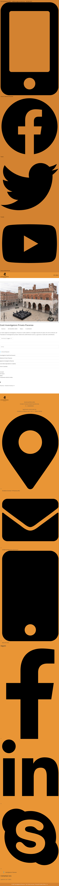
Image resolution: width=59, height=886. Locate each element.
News (21, 329)
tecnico (3, 329)
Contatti (2, 372)
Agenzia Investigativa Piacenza (7, 361)
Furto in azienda (3, 366)
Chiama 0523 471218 (5, 270)
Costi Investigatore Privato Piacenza (16, 325)
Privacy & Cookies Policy (40, 884)
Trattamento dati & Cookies (6, 377)
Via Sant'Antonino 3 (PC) (6, 1)
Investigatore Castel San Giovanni (7, 355)
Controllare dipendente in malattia (8, 363)
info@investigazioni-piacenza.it (18, 1)
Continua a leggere (7, 339)
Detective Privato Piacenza (6, 358)
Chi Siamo (2, 373)
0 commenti (29, 329)
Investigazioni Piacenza (11, 872)
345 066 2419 (29, 1)
